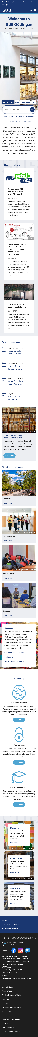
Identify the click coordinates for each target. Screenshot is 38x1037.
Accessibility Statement (11, 928)
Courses (5, 1003)
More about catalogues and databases (19, 117)
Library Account (23, 2)
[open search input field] (3, 4)
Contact (4, 2)
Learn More (9, 455)
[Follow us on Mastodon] (27, 950)
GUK (17, 102)
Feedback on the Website (11, 995)
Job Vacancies (7, 1012)
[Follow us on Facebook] (13, 950)
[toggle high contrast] (6, 4)
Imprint (4, 920)
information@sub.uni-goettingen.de (17, 978)
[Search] (32, 109)
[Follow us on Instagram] (20, 950)
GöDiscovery (7, 102)
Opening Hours (12, 2)
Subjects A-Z (9, 657)
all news (17, 165)
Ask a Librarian (7, 999)
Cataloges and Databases (14, 652)
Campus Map (7, 1027)
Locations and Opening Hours (13, 1007)
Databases (25, 102)
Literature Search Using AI (14, 661)
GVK (34, 102)
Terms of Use (7, 991)
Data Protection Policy (10, 924)
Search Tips (27, 121)
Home (4, 1023)
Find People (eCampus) (11, 1031)
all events (16, 342)
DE (31, 2)
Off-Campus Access (13, 121)
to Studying (19, 467)
